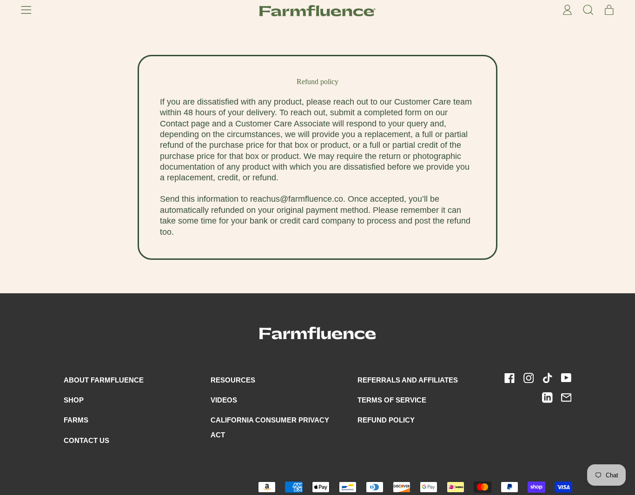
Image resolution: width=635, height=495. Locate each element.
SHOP (74, 400)
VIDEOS (224, 400)
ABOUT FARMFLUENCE (104, 380)
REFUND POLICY (386, 420)
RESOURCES (233, 380)
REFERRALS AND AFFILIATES (407, 380)
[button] (587, 10)
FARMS (76, 420)
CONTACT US (86, 440)
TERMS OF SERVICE (391, 400)
